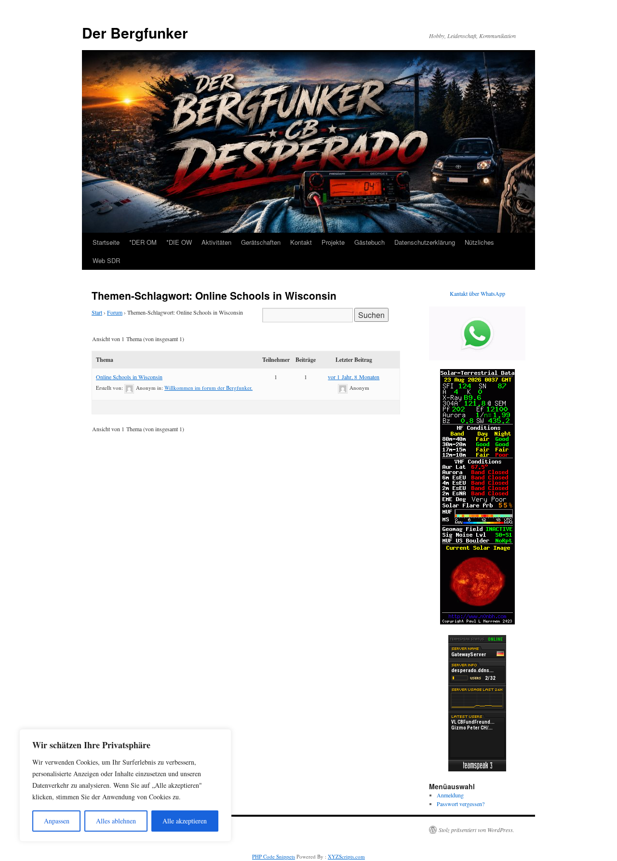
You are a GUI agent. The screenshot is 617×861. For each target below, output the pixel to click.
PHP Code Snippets (273, 856)
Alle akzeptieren (184, 820)
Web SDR (106, 260)
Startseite (106, 242)
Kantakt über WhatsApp (477, 293)
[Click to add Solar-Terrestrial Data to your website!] (477, 622)
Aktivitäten (216, 242)
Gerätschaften (261, 242)
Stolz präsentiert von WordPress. (476, 830)
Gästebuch (369, 242)
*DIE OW (179, 242)
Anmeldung (450, 795)
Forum (114, 312)
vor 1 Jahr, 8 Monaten (353, 377)
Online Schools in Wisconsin (129, 377)
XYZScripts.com (346, 856)
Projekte (333, 242)
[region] (125, 785)
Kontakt (301, 242)
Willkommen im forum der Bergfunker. (208, 387)
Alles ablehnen (116, 820)
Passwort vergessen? (460, 804)
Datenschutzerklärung (424, 242)
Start (97, 312)
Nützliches (479, 242)
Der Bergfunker (135, 32)
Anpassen (56, 820)
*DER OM (143, 242)
